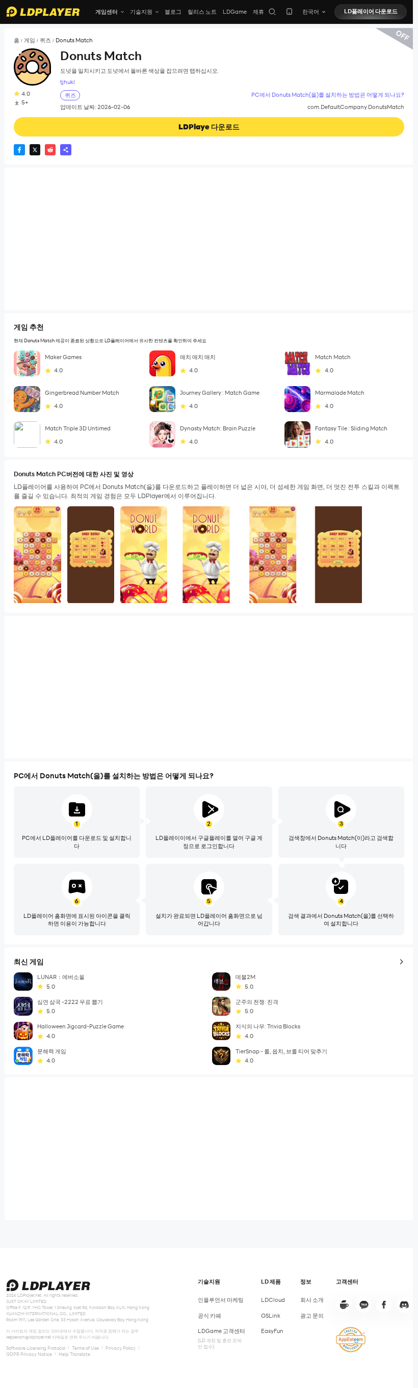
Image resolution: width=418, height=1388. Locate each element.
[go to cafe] (343, 1304)
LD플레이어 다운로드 (371, 11)
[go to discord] (404, 1304)
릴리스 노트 (202, 11)
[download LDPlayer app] (289, 11)
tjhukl (67, 82)
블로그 (173, 11)
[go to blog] (383, 1304)
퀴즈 (45, 40)
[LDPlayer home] (43, 11)
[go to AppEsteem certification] (350, 1339)
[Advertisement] (209, 239)
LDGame (235, 11)
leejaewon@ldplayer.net (28, 1337)
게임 (29, 40)
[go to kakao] (364, 1304)
